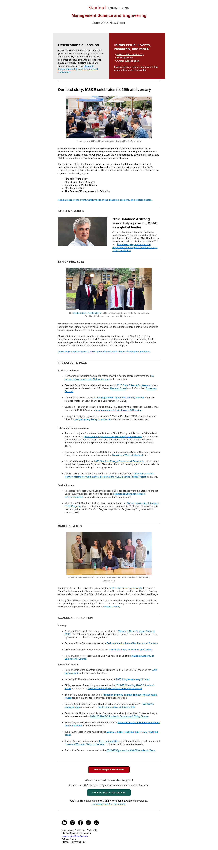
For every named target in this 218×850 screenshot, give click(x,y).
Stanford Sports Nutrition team (87, 313)
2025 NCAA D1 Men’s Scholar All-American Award (115, 688)
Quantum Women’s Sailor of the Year (85, 744)
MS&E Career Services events (125, 588)
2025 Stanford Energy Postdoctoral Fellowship (119, 461)
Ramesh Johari (118, 388)
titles (116, 741)
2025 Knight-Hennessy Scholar (132, 679)
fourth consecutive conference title (116, 707)
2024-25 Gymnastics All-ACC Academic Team (131, 750)
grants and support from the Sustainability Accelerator (113, 436)
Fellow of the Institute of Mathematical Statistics (132, 643)
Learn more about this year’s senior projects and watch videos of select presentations (104, 351)
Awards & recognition (127, 60)
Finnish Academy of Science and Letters (130, 649)
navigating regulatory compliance (92, 419)
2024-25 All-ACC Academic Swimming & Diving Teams (119, 716)
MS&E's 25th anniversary (130, 54)
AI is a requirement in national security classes (119, 397)
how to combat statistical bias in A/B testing (118, 410)
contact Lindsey (111, 606)
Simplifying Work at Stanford (127, 455)
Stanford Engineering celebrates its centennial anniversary (78, 68)
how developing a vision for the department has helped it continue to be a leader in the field (134, 247)
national (109, 741)
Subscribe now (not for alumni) (109, 804)
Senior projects (124, 57)
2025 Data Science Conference (133, 385)
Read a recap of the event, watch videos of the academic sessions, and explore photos (104, 199)
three (101, 741)
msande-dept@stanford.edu (75, 836)
